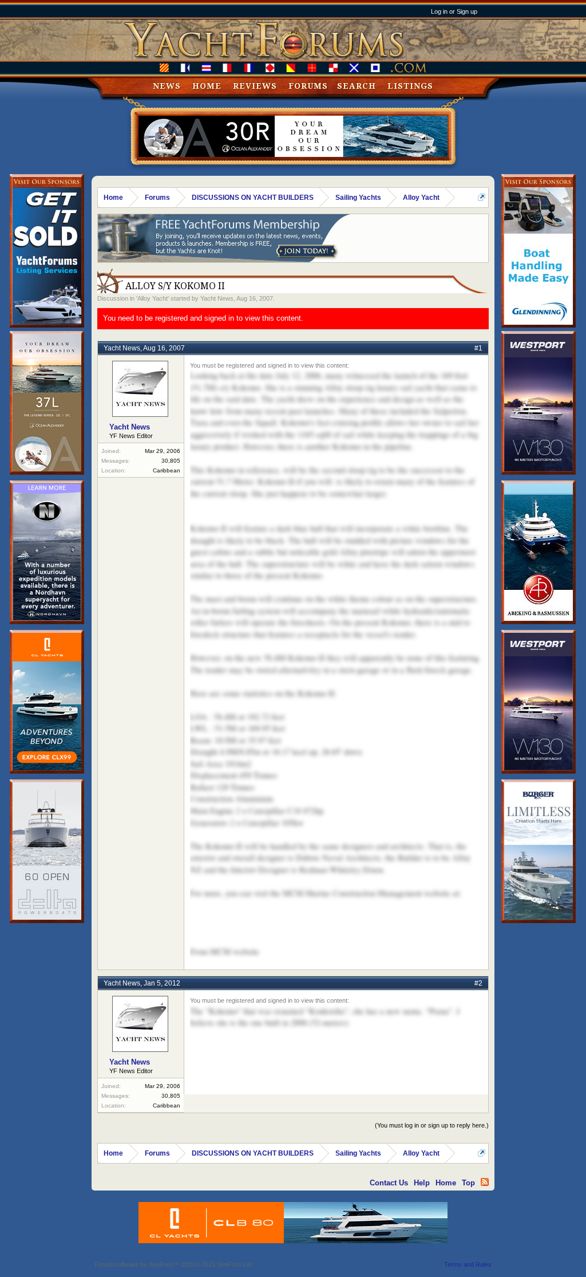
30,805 (170, 461)
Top (468, 1183)
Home (206, 85)
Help (422, 1183)
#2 (478, 983)
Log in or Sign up (454, 11)
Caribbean (166, 470)
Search (356, 85)
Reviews (255, 85)
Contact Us (389, 1183)
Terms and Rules (468, 1264)
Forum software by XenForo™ (173, 1264)
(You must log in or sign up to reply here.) (432, 1125)
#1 (478, 348)
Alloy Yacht (152, 298)
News (167, 85)
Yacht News (216, 298)
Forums (308, 85)
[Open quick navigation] (481, 197)
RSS (485, 1182)
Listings (410, 85)
